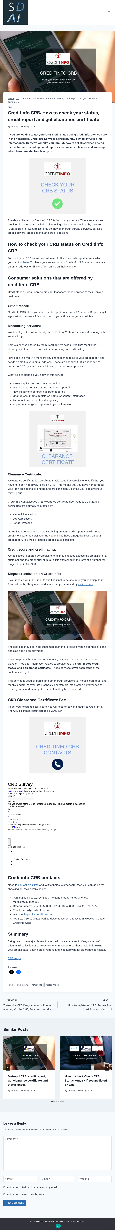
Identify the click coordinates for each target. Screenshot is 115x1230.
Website (84, 1178)
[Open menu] (109, 12)
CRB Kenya (14, 958)
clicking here (85, 584)
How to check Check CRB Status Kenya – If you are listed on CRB (86, 1080)
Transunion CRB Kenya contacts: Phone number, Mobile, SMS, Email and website (27, 1005)
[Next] (107, 1067)
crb (10, 107)
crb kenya (22, 985)
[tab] (52, 1101)
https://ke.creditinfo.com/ (38, 914)
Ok (58, 1226)
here (26, 262)
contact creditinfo (28, 884)
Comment (11, 1138)
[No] (111, 1224)
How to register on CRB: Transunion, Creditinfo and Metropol (90, 1005)
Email (46, 1178)
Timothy (15, 126)
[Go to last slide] (8, 1067)
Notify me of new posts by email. (26, 1194)
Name (9, 1178)
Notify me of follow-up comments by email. (32, 1187)
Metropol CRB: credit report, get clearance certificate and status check (28, 1080)
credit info (37, 985)
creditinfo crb (53, 985)
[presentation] (29, 1053)
